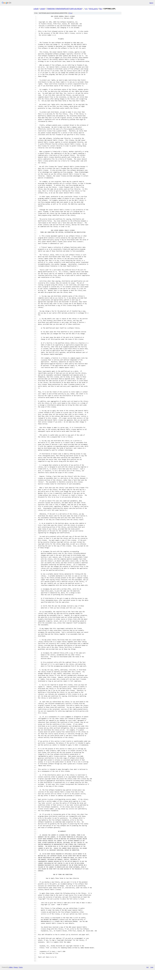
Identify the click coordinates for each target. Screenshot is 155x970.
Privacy (16, 967)
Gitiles (11, 967)
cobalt (36, 9)
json (151, 967)
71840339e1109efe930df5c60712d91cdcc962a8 (64, 9)
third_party (93, 9)
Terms (21, 967)
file (70, 13)
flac (100, 9)
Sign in (151, 3)
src (86, 9)
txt (147, 967)
